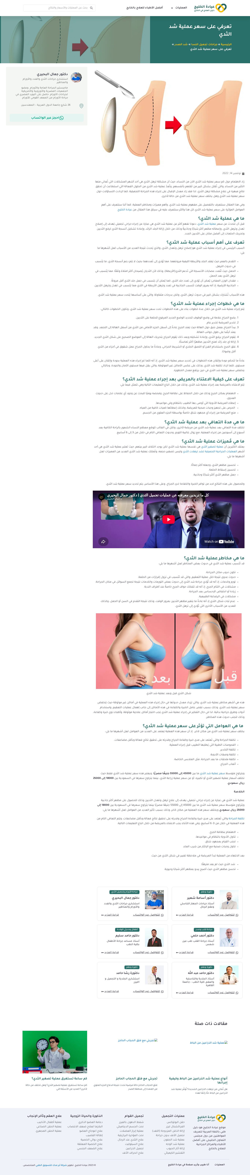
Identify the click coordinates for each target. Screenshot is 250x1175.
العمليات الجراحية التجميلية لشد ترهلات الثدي (210, 451)
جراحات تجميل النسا (204, 44)
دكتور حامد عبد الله (201, 973)
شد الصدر (181, 44)
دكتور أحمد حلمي (202, 936)
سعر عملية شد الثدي (212, 773)
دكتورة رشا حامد (127, 973)
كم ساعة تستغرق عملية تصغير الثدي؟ (59, 1078)
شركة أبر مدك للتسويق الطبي (51, 1165)
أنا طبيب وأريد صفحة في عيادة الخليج (188, 1165)
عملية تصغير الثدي (212, 447)
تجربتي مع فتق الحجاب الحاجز (136, 1078)
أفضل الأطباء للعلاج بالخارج (144, 8)
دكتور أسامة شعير (200, 898)
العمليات (181, 8)
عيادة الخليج (125, 210)
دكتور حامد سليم (127, 936)
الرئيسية (226, 44)
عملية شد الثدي (207, 224)
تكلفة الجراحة (237, 818)
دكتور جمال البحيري (125, 898)
